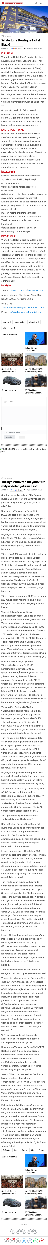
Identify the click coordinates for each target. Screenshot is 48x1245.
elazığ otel (7, 322)
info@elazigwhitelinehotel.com (26, 312)
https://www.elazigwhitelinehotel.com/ (23, 307)
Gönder (9, 437)
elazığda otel (34, 322)
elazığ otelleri (20, 322)
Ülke (33, 1150)
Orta (15, 1150)
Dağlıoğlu (6, 1150)
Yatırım (41, 1150)
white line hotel (9, 328)
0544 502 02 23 (19, 290)
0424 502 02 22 (36, 290)
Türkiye (24, 1150)
